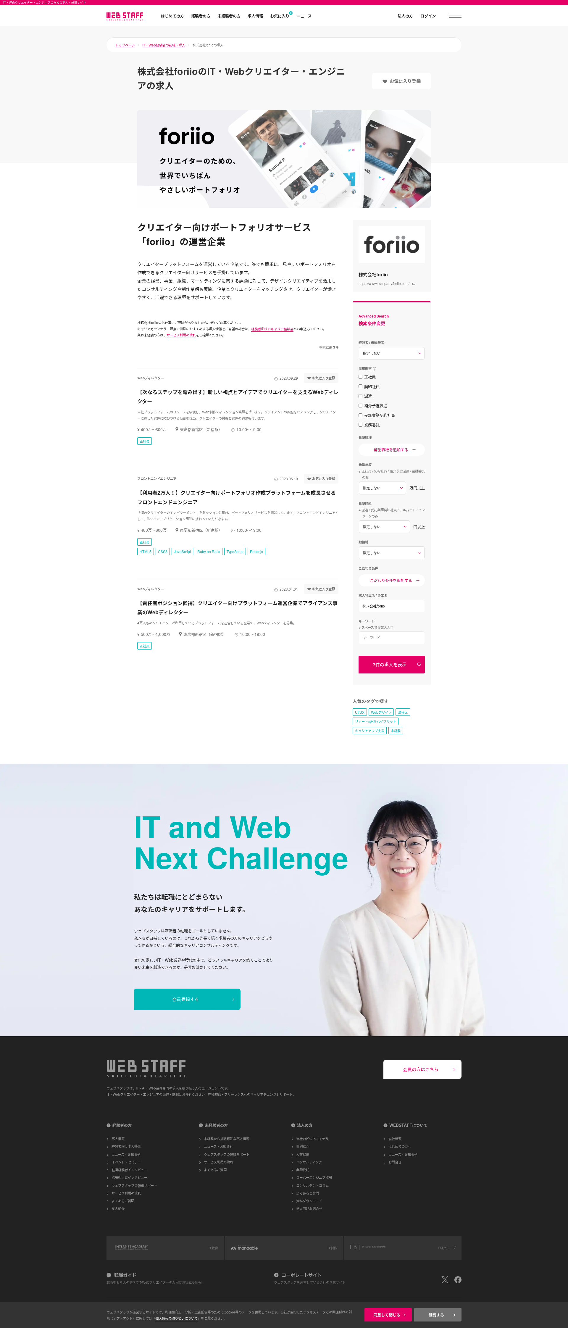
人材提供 (302, 1154)
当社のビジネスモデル (312, 1138)
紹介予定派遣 (375, 406)
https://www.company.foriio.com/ (384, 283)
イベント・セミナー (126, 1161)
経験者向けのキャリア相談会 (272, 328)
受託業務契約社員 (379, 415)
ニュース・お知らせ (126, 1154)
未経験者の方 (229, 16)
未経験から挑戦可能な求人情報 (226, 1138)
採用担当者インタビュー (129, 1177)
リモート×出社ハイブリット (375, 721)
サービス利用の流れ (181, 334)
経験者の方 (200, 16)
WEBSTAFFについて (408, 1125)
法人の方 (405, 16)
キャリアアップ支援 (369, 730)
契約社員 (372, 386)
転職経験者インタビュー (129, 1169)
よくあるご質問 (123, 1200)
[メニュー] (455, 15)
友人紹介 (118, 1208)
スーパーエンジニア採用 (314, 1177)
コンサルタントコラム (312, 1185)
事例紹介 (302, 1146)
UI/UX (359, 712)
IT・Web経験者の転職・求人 (163, 45)
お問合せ (394, 1161)
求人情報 (255, 16)
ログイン (428, 16)
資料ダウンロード (309, 1200)
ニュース (304, 16)
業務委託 (372, 425)
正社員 (370, 377)
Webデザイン (381, 712)
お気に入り (279, 16)
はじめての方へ (399, 1146)
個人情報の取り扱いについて (176, 1318)
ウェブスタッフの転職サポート (134, 1185)
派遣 (368, 396)
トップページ (125, 45)
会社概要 (394, 1138)
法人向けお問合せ (309, 1208)
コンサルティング (309, 1161)
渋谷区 (403, 712)
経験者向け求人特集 (126, 1146)
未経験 (396, 730)
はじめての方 (172, 16)
